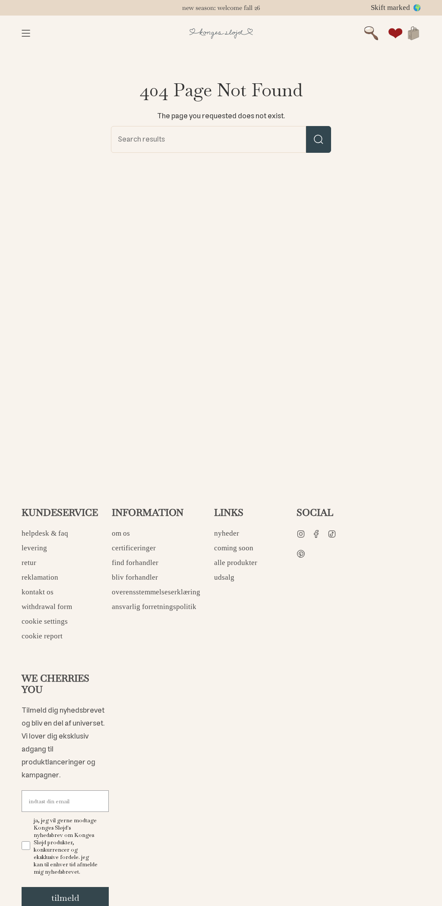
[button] (371, 33)
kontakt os (38, 592)
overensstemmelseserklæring (156, 592)
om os (121, 533)
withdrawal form (47, 607)
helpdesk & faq (45, 533)
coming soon (233, 548)
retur (29, 563)
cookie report (42, 636)
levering (34, 548)
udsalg (224, 577)
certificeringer (134, 548)
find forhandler (135, 563)
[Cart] (413, 33)
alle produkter (235, 563)
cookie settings (45, 621)
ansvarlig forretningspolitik (154, 607)
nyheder (226, 533)
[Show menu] (25, 33)
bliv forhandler (135, 577)
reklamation (40, 577)
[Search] (318, 139)
